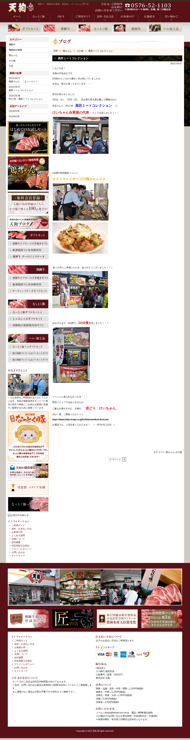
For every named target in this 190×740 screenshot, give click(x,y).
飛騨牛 (12, 44)
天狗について (18, 539)
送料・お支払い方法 (22, 528)
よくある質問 (18, 535)
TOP (55, 51)
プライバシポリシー (22, 549)
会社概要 (16, 542)
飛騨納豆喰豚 (15, 50)
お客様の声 (17, 532)
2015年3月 (14, 116)
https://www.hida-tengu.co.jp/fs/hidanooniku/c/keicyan (80, 419)
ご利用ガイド (18, 525)
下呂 (11, 66)
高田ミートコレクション (73, 58)
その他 (80, 51)
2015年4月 (14, 111)
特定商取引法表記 (20, 545)
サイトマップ (18, 555)
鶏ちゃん (67, 51)
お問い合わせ (18, 552)
